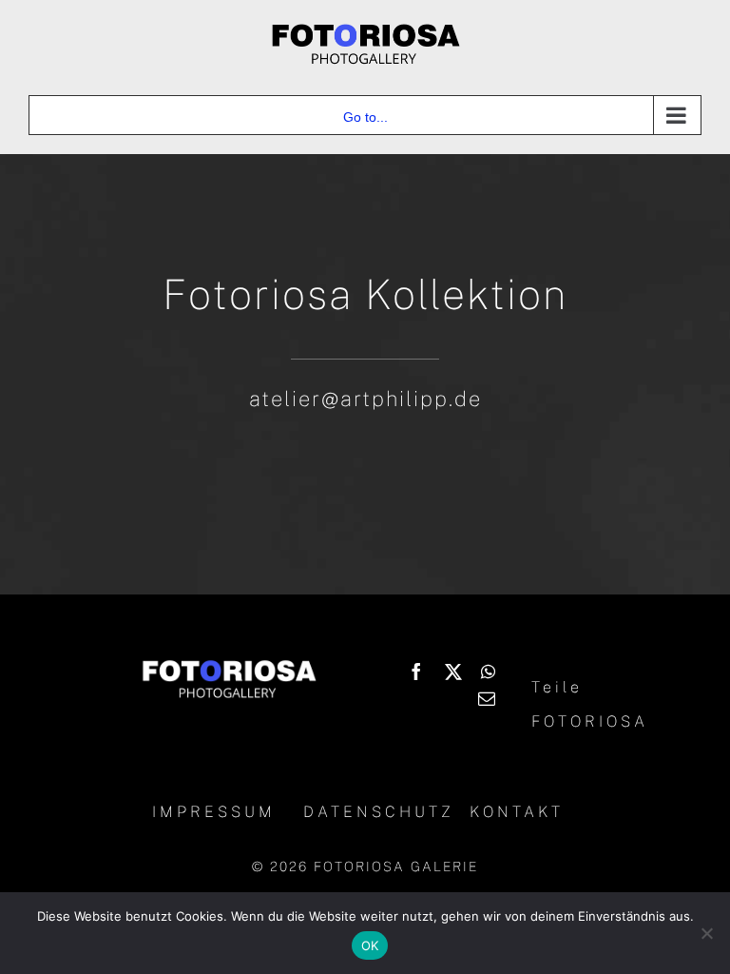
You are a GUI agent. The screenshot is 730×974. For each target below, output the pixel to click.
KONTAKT (517, 812)
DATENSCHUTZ (378, 812)
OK (370, 945)
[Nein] (706, 933)
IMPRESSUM (214, 812)
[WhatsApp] (488, 671)
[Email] (487, 698)
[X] (453, 671)
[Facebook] (416, 671)
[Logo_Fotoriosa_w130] (228, 663)
